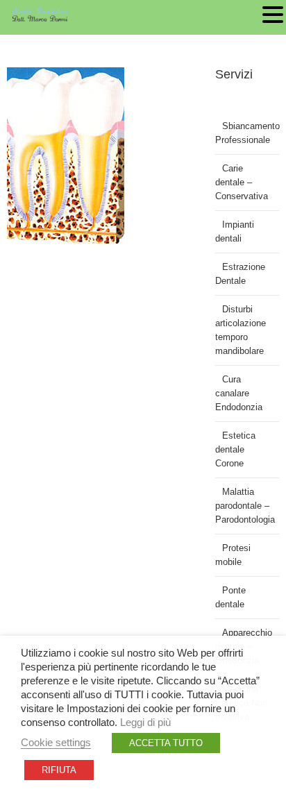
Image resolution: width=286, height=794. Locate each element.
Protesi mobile (233, 555)
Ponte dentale (230, 597)
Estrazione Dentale (240, 274)
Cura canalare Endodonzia (238, 393)
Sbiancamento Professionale (247, 133)
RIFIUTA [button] (59, 770)
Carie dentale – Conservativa (241, 182)
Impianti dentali (234, 231)
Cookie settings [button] (56, 742)
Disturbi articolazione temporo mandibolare (240, 330)
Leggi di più (145, 722)
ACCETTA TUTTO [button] (166, 743)
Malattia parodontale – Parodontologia (245, 506)
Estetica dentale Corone (235, 449)
